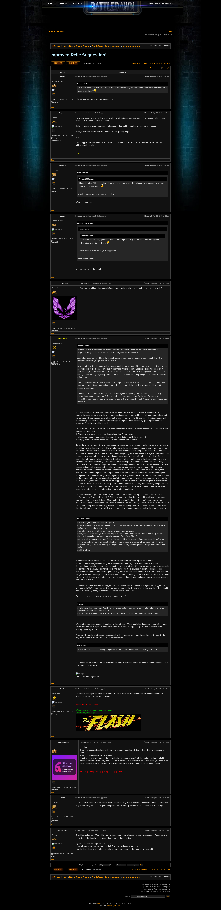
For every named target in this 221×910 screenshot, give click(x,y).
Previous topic (155, 68)
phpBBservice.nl (114, 907)
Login (52, 31)
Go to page (136, 63)
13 (165, 63)
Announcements (131, 46)
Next (168, 63)
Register (60, 31)
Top (52, 107)
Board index (60, 46)
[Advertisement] (112, 22)
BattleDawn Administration (106, 46)
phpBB (99, 903)
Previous (144, 63)
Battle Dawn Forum (79, 46)
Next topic (166, 68)
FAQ (170, 31)
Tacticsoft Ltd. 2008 (113, 905)
